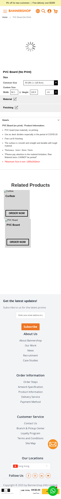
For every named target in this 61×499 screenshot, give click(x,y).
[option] (17, 204)
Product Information (30, 392)
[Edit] (15, 99)
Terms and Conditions (30, 438)
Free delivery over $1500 (44, 3)
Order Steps (30, 382)
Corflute (10, 196)
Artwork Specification (30, 387)
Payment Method (30, 402)
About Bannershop (30, 340)
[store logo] (17, 11)
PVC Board (13, 225)
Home (5, 17)
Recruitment (30, 355)
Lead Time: (36, 493)
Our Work (30, 345)
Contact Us (30, 423)
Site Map (30, 443)
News (30, 350)
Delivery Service (30, 397)
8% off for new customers (18, 3)
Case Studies (30, 360)
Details (5, 120)
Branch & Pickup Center (31, 428)
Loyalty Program (30, 433)
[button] (53, 491)
